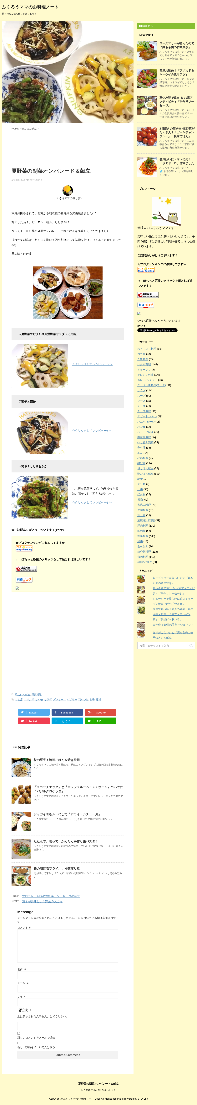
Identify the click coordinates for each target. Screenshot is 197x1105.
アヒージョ (144, 369)
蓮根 (98, 699)
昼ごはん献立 (145, 468)
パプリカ (72, 699)
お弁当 (141, 354)
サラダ (48, 699)
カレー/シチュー (147, 380)
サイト (21, 996)
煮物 (140, 499)
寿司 (140, 453)
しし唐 (19, 699)
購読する (147, 26)
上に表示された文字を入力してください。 (42, 1016)
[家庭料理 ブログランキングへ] (68, 569)
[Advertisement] (68, 148)
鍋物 (140, 541)
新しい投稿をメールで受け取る (36, 1047)
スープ (141, 395)
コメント (24, 927)
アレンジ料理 (145, 374)
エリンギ (29, 699)
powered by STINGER (136, 1098)
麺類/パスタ (144, 562)
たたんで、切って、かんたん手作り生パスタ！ (66, 841)
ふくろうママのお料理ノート (30, 6)
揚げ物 (141, 463)
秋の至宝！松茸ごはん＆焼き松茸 (57, 760)
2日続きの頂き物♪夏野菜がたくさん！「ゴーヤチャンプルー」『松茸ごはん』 (176, 132)
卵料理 (141, 447)
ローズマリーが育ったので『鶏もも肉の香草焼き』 (176, 45)
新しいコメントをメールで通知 (36, 1037)
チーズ (141, 406)
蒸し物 (141, 515)
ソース (141, 401)
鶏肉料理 (142, 557)
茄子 (92, 699)
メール (23, 983)
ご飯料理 (142, 359)
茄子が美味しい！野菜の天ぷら (42, 901)
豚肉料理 (142, 525)
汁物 (140, 489)
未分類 (141, 484)
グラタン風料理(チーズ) (151, 385)
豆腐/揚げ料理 (146, 520)
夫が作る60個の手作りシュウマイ (173, 624)
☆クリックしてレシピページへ (92, 364)
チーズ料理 (144, 411)
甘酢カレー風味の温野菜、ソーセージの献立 (51, 896)
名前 (21, 969)
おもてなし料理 (146, 348)
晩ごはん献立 (22, 694)
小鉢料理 (142, 458)
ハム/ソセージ (146, 421)
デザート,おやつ (147, 416)
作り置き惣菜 (145, 442)
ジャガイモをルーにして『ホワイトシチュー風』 (67, 814)
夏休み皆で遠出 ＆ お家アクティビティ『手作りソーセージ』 (176, 101)
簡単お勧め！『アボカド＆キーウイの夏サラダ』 (176, 72)
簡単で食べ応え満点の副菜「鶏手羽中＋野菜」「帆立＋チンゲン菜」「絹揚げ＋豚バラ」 (173, 614)
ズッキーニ (59, 699)
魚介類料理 (144, 551)
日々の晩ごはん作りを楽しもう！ (98, 1089)
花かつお (83, 699)
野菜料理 (37, 694)
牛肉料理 (142, 510)
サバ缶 (39, 699)
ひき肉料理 (144, 364)
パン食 (141, 427)
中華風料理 (144, 437)
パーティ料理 (145, 432)
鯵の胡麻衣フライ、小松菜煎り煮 (57, 868)
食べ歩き (142, 546)
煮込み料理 (144, 505)
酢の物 (141, 531)
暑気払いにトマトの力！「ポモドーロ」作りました (176, 161)
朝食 (140, 479)
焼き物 (141, 494)
